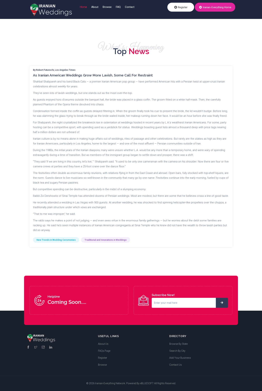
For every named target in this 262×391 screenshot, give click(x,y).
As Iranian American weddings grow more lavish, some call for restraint (93, 75)
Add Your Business (180, 357)
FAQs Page (104, 350)
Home (83, 7)
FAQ (118, 7)
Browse (107, 7)
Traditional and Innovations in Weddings (106, 240)
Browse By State (178, 343)
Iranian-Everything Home (216, 7)
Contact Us (175, 364)
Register (182, 7)
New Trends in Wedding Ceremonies (56, 240)
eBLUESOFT (147, 383)
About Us (103, 343)
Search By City (177, 350)
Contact (129, 7)
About (94, 7)
